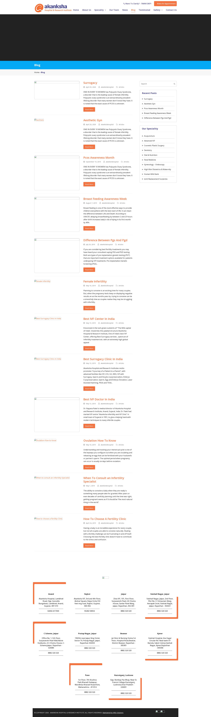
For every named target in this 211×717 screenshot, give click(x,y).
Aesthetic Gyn (92, 120)
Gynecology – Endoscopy (154, 164)
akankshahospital (107, 87)
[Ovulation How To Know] (45, 440)
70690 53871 (146, 3)
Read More (89, 109)
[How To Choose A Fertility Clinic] (48, 518)
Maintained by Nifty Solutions (113, 713)
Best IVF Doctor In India (99, 399)
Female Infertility (95, 281)
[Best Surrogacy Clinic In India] (47, 358)
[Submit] (174, 84)
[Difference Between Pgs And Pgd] (56, 255)
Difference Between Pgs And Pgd (105, 240)
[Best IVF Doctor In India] (56, 414)
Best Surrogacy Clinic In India (103, 359)
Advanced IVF (149, 141)
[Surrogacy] (56, 90)
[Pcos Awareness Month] (56, 173)
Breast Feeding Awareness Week (105, 199)
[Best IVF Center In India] (47, 318)
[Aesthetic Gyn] (39, 120)
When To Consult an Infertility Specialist (103, 479)
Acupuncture (149, 136)
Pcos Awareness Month (98, 157)
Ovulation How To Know (99, 440)
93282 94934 (89, 611)
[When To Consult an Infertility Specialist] (52, 477)
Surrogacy (90, 83)
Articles (121, 87)
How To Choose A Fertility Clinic (104, 519)
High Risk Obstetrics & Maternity (157, 169)
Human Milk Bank (151, 174)
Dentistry (148, 150)
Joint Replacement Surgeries (155, 179)
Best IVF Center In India (99, 319)
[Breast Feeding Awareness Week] (56, 214)
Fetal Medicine (150, 160)
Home (36, 72)
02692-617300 (53, 611)
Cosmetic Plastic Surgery (154, 145)
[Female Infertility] (42, 281)
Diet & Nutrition (150, 155)
